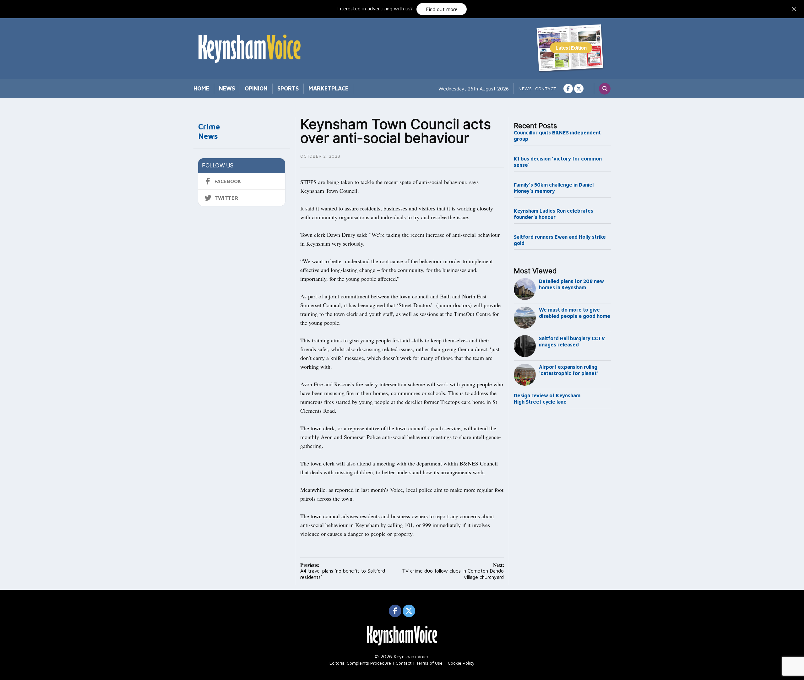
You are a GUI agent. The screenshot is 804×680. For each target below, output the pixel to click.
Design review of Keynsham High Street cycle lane (547, 399)
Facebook (228, 181)
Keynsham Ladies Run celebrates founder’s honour (553, 214)
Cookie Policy (461, 663)
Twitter (226, 198)
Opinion (256, 88)
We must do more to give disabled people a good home (574, 313)
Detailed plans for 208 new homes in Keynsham (571, 284)
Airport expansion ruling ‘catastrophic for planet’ (568, 370)
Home (201, 88)
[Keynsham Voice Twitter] (579, 88)
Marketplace (328, 88)
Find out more (442, 9)
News (227, 88)
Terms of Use (429, 663)
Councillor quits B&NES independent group (557, 136)
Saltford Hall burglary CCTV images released (572, 341)
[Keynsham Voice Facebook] (568, 88)
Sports (288, 88)
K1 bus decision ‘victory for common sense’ (558, 162)
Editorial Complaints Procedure (360, 663)
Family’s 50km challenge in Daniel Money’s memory (554, 188)
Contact (545, 88)
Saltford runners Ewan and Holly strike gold (560, 240)
